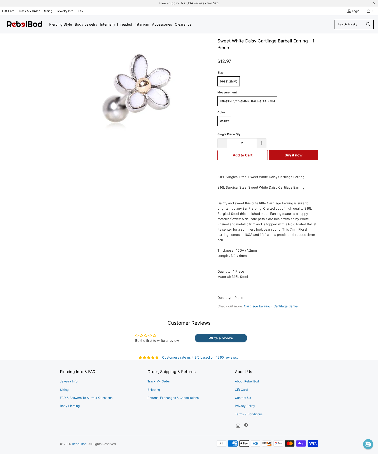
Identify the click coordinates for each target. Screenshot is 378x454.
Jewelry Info (65, 11)
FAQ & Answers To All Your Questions (86, 398)
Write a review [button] (220, 338)
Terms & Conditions (248, 414)
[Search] (368, 24)
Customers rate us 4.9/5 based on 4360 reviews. (200, 357)
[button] (368, 444)
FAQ (81, 11)
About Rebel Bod (247, 381)
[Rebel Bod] (24, 24)
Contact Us (243, 398)
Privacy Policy (245, 406)
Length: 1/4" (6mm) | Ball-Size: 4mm (247, 101)
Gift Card (8, 11)
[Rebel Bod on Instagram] (238, 426)
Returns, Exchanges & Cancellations (173, 398)
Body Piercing (70, 406)
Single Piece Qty (229, 134)
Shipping (153, 389)
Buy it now (294, 155)
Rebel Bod (79, 444)
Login (355, 11)
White (224, 121)
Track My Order (29, 11)
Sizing (48, 11)
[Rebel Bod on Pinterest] (246, 426)
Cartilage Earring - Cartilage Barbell (271, 306)
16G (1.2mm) (228, 81)
